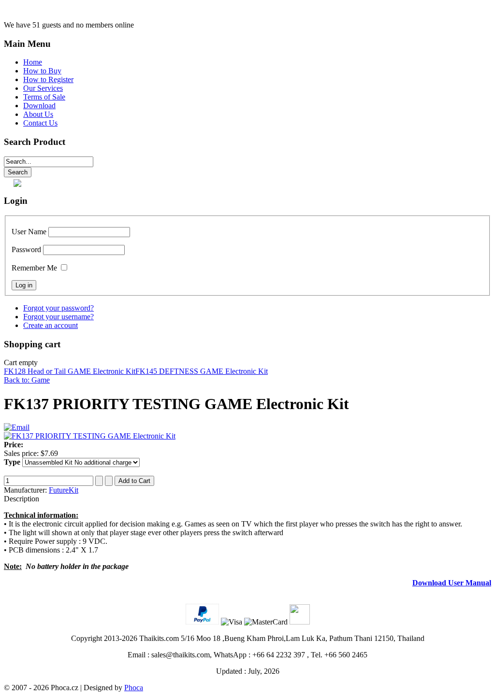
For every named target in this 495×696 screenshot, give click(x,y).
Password (26, 249)
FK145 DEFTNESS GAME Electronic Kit (201, 371)
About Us (38, 114)
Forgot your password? (58, 308)
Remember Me (34, 268)
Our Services (43, 88)
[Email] (16, 427)
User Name (29, 231)
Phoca (133, 687)
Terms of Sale (44, 97)
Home (32, 62)
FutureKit (63, 490)
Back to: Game (27, 380)
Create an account (50, 325)
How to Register (48, 79)
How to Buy (42, 71)
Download (39, 105)
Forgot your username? (58, 316)
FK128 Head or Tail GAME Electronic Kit (69, 371)
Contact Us (40, 123)
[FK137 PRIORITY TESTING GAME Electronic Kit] (89, 436)
